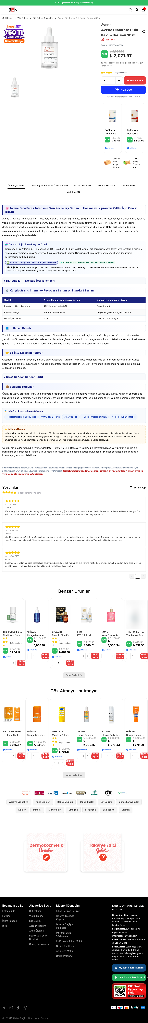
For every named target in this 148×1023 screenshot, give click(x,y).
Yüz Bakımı (22, 18)
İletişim (6, 915)
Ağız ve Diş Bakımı (18, 802)
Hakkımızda (8, 911)
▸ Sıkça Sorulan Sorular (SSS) (23, 376)
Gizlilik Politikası (65, 946)
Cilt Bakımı (7, 18)
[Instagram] (11, 1008)
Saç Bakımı (108, 809)
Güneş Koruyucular (129, 802)
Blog (4, 925)
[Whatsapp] (25, 1008)
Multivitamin (54, 809)
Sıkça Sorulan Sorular (67, 911)
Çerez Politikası (64, 955)
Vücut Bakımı (36, 915)
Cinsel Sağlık (87, 802)
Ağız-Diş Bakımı (38, 925)
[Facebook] (4, 1008)
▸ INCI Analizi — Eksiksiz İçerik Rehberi (29, 280)
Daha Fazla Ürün (74, 675)
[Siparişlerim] (137, 10)
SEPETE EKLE (134, 80)
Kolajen (22, 809)
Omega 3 (73, 809)
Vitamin (126, 809)
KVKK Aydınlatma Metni (69, 941)
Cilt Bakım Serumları (43, 18)
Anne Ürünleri (43, 802)
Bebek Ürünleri (65, 802)
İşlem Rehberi (9, 920)
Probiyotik (90, 809)
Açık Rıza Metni (64, 951)
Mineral (37, 809)
